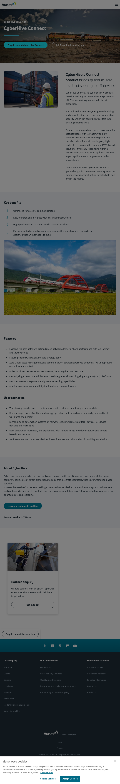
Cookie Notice (46, 772)
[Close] (115, 761)
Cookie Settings (48, 779)
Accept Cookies (70, 779)
